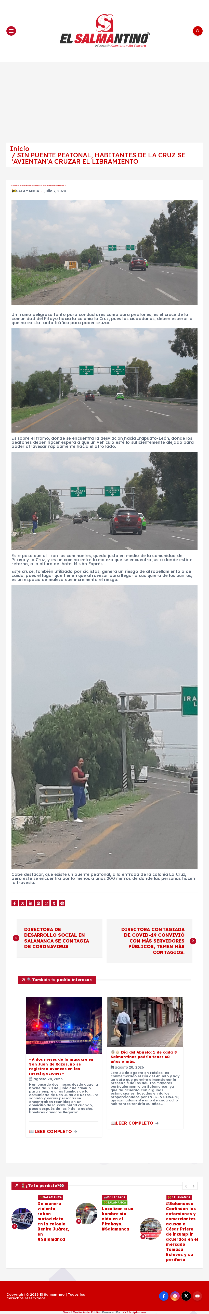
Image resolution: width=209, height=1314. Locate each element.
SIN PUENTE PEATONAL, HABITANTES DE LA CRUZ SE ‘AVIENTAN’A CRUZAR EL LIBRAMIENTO (98, 158)
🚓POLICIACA (179, 1197)
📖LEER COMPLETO (51, 1131)
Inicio (19, 149)
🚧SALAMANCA (25, 191)
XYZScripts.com (134, 1312)
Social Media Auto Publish (82, 1312)
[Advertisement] (104, 100)
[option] (40, 1221)
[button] (186, 1186)
